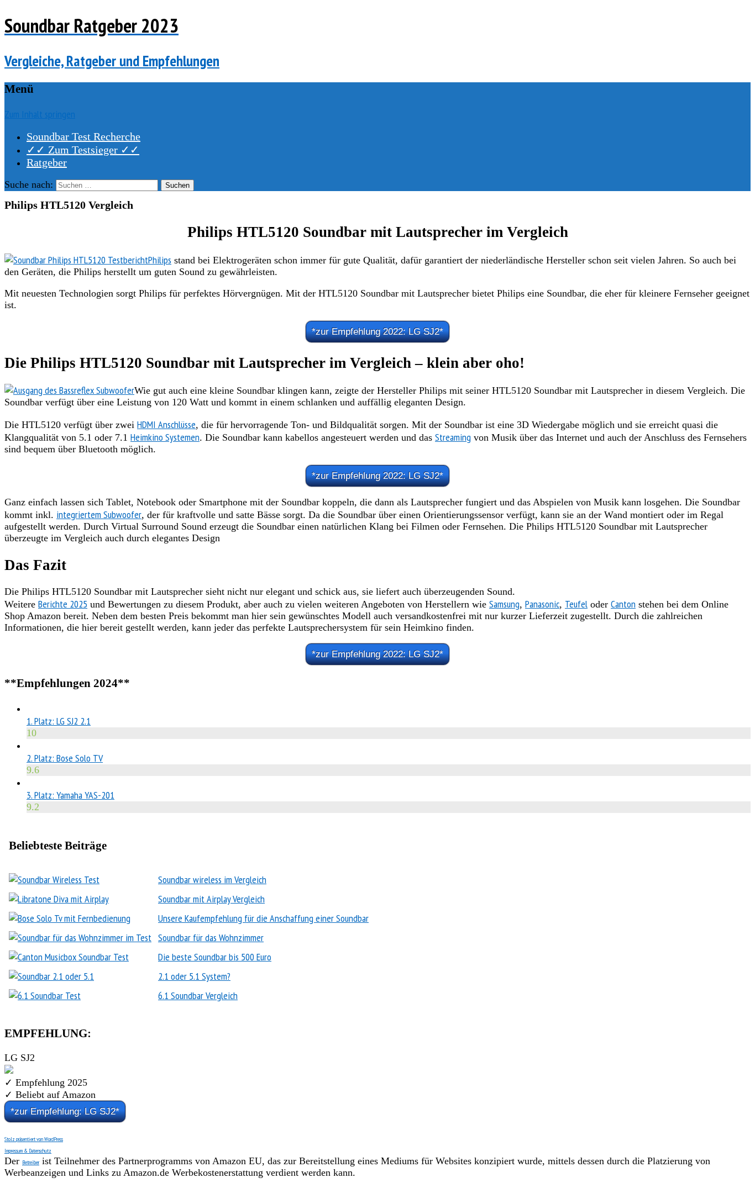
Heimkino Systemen (165, 437)
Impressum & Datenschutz (27, 1150)
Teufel (576, 604)
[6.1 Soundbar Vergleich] (45, 995)
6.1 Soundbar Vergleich (198, 995)
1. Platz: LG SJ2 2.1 (59, 721)
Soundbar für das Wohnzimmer (211, 937)
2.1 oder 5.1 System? (194, 976)
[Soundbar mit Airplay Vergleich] (59, 898)
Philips (159, 260)
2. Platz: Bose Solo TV (65, 758)
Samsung (504, 604)
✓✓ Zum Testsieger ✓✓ (83, 150)
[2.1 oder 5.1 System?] (51, 976)
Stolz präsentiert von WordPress (33, 1139)
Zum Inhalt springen (39, 114)
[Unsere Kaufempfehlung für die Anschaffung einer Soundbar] (69, 918)
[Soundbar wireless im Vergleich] (54, 879)
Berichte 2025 (62, 604)
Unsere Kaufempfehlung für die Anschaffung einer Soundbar (263, 918)
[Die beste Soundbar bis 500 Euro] (69, 956)
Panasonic (542, 604)
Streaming (453, 437)
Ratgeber (47, 162)
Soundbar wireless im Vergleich (212, 879)
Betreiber (30, 1162)
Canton (623, 604)
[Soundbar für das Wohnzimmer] (80, 937)
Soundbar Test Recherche (83, 136)
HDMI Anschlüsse (166, 424)
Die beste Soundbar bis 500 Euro (214, 956)
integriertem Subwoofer (98, 514)
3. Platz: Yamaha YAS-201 (70, 795)
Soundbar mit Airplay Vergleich (211, 898)
